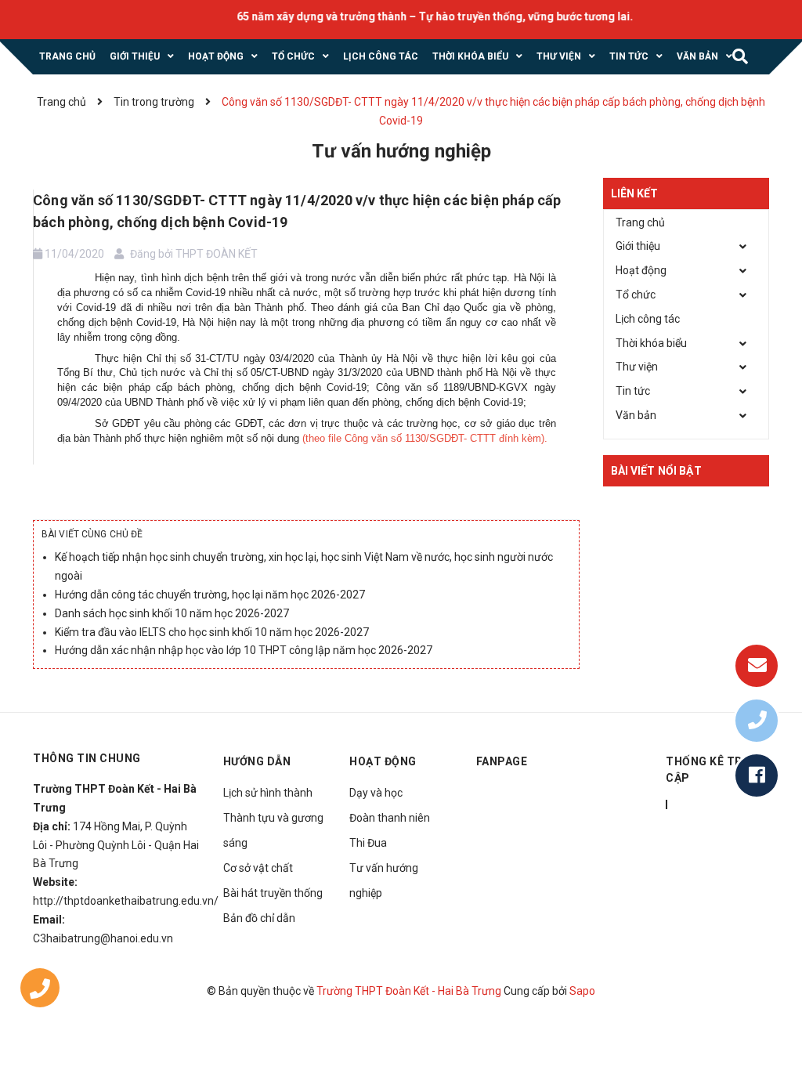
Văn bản (636, 415)
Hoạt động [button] (383, 761)
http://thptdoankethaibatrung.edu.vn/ (126, 901)
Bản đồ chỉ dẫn (259, 918)
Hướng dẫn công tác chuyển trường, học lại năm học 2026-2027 (210, 594)
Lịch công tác (648, 319)
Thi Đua (368, 843)
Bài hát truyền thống (273, 893)
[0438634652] (40, 991)
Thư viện (637, 366)
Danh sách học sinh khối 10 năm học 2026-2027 (172, 613)
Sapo (582, 991)
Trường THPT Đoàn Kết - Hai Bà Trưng (408, 991)
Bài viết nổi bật (656, 471)
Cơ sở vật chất (258, 868)
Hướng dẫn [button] (257, 761)
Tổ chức (636, 294)
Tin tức (633, 391)
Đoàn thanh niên (389, 818)
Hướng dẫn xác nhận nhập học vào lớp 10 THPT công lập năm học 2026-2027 (243, 650)
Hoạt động (641, 270)
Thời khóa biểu (651, 343)
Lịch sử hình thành (267, 792)
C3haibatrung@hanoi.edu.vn (103, 938)
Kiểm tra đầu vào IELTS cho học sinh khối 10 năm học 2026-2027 (212, 632)
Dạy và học (376, 792)
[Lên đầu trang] (762, 1019)
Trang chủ (640, 222)
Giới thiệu (638, 246)
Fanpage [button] (502, 761)
